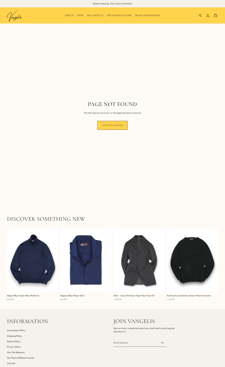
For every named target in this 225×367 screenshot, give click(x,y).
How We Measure (16, 352)
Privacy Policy (14, 347)
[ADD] (53, 287)
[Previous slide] (12, 260)
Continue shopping (112, 125)
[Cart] (215, 15)
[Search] (200, 15)
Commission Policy (16, 330)
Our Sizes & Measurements (20, 357)
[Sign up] (162, 342)
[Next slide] (53, 260)
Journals (11, 363)
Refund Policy (14, 341)
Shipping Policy (14, 336)
